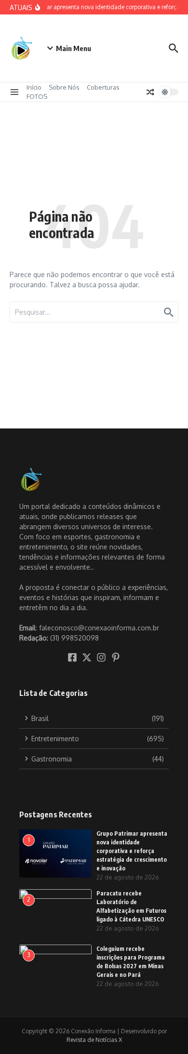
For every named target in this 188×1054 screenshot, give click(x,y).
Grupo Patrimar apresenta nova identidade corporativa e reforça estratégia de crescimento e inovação (131, 851)
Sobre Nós (64, 87)
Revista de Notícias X (94, 1039)
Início (34, 87)
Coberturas (103, 87)
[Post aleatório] (150, 92)
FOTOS (37, 96)
